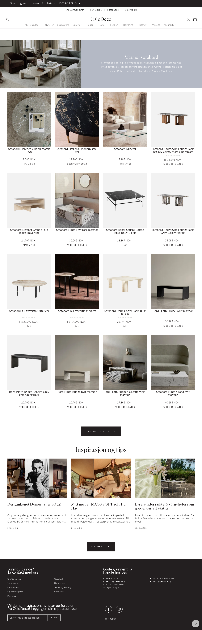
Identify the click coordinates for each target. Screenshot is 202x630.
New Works (29, 164)
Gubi (29, 326)
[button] (7, 19)
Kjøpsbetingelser (15, 591)
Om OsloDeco (14, 579)
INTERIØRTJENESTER (74, 10)
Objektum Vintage (77, 164)
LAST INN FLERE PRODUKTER (101, 431)
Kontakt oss (13, 587)
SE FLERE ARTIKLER (101, 546)
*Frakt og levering (62, 587)
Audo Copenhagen (173, 164)
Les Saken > (13, 528)
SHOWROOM (131, 10)
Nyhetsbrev (59, 583)
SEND (54, 618)
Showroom (12, 583)
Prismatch (59, 591)
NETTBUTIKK (113, 10)
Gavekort (58, 579)
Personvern (12, 596)
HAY (125, 245)
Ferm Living (124, 164)
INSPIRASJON (96, 10)
